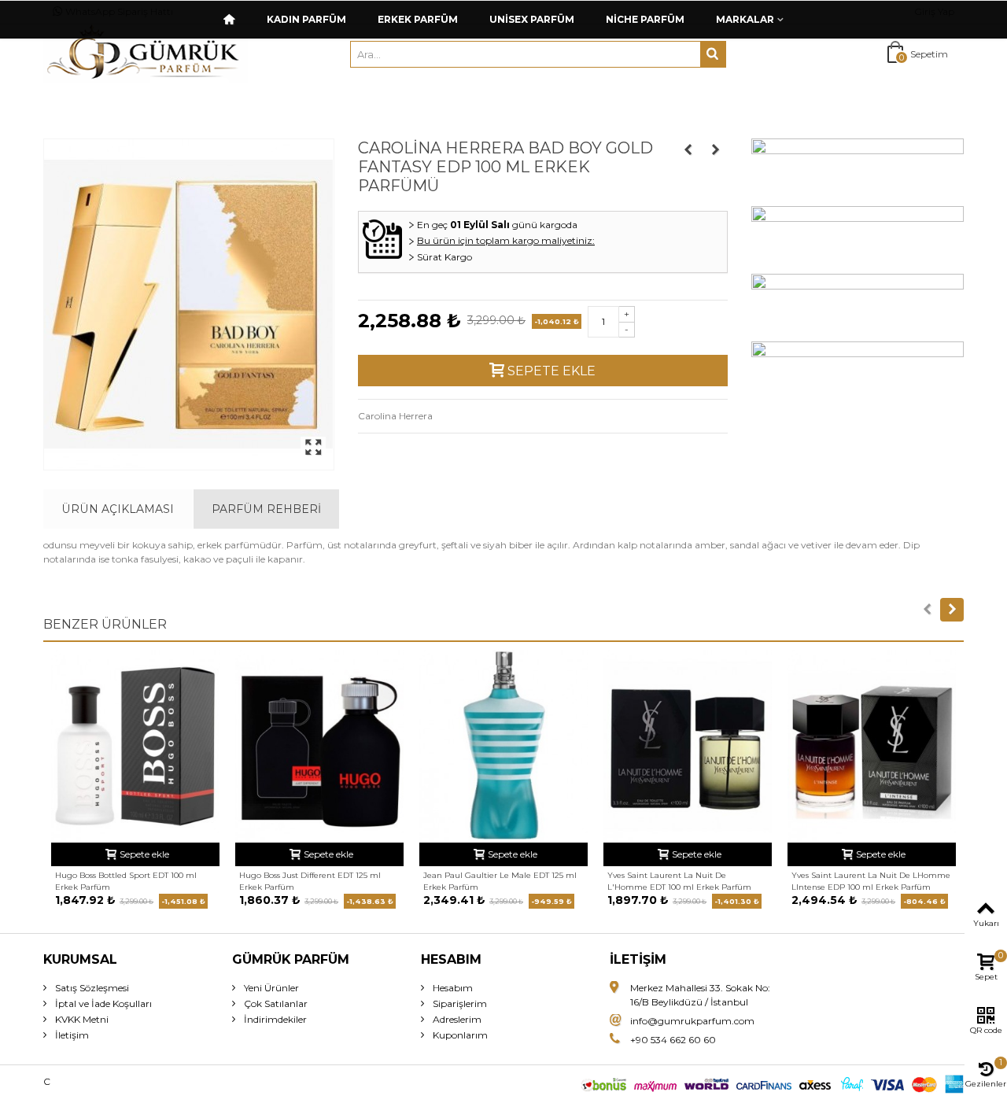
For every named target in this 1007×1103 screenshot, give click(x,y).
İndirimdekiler (274, 1019)
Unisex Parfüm (531, 19)
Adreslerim (455, 1019)
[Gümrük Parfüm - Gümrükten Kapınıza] (145, 53)
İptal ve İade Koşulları (102, 1003)
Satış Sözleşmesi (91, 988)
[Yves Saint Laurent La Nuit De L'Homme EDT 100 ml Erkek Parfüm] (687, 746)
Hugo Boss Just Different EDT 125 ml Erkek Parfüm (310, 881)
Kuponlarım (459, 1035)
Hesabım (451, 988)
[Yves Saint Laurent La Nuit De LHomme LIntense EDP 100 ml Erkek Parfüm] (872, 746)
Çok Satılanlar (275, 1003)
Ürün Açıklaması (117, 509)
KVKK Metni (81, 1019)
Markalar (745, 19)
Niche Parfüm (645, 19)
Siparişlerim (458, 1003)
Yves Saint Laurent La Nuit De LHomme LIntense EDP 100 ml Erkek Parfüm (870, 881)
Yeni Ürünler (270, 988)
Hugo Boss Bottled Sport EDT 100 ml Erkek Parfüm (126, 881)
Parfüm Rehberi (266, 509)
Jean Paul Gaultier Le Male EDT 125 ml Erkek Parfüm (500, 881)
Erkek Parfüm (418, 19)
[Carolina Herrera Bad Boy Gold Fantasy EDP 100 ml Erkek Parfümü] (189, 304)
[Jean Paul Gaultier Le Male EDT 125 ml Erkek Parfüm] (503, 746)
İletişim (71, 1035)
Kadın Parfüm (306, 19)
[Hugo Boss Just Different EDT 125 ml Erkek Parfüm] (319, 746)
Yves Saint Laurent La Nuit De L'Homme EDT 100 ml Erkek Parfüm (679, 881)
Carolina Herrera (395, 416)
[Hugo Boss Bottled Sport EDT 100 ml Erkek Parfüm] (135, 746)
